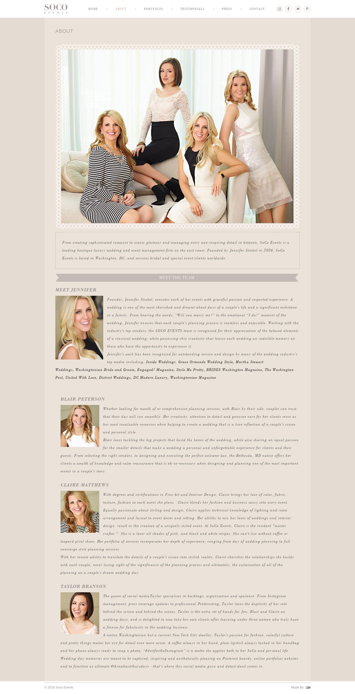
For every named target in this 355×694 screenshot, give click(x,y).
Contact (257, 9)
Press (227, 9)
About (121, 9)
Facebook (288, 7)
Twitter (297, 7)
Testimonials (192, 9)
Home (93, 9)
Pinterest (307, 7)
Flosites (308, 687)
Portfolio (153, 9)
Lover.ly (279, 7)
